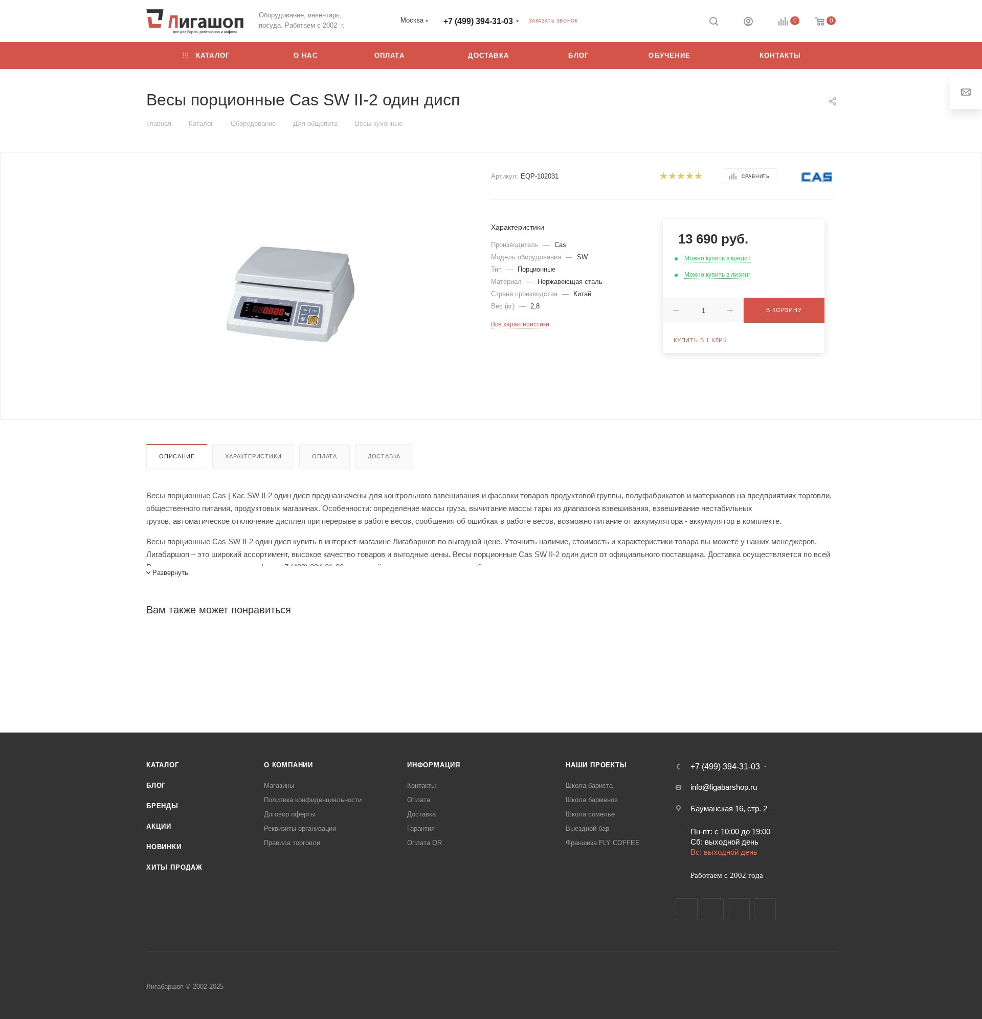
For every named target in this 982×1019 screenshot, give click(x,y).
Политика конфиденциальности (313, 800)
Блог (156, 785)
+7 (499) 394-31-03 (478, 21)
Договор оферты (289, 814)
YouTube (739, 909)
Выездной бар (587, 828)
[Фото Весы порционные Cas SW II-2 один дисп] (290, 294)
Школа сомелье (590, 814)
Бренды (162, 806)
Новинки (164, 847)
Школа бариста (589, 785)
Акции (158, 826)
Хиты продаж (174, 867)
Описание (176, 456)
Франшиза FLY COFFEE (603, 843)
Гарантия (421, 828)
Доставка (384, 456)
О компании (288, 765)
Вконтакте (687, 909)
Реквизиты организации (300, 828)
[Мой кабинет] (748, 22)
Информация (433, 765)
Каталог (162, 765)
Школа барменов (592, 800)
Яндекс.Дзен (765, 909)
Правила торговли (292, 843)
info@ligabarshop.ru (723, 787)
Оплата (324, 456)
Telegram (713, 909)
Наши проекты (596, 765)
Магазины (279, 785)
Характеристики (253, 456)
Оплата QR (424, 843)
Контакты (421, 785)
